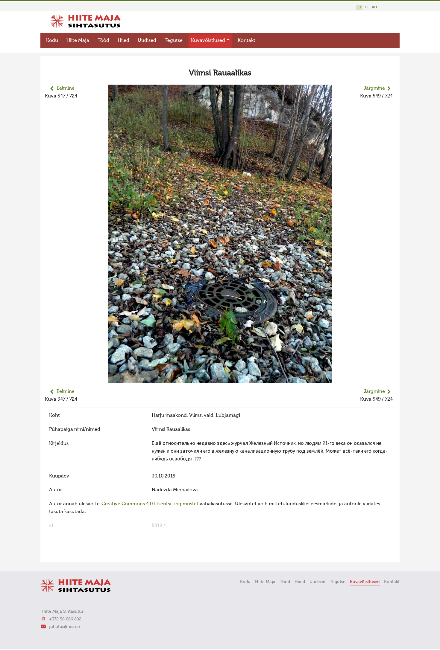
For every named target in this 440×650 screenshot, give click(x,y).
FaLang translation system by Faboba (66, 554)
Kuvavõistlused (208, 40)
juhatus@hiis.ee (64, 627)
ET (359, 7)
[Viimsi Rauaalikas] (220, 379)
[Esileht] (85, 27)
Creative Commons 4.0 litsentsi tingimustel (149, 504)
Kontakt (246, 40)
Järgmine (374, 88)
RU (374, 7)
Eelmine (66, 88)
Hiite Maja (77, 40)
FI (366, 7)
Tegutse (174, 40)
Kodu (52, 40)
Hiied (123, 40)
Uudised (147, 40)
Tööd (103, 40)
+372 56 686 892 (65, 619)
